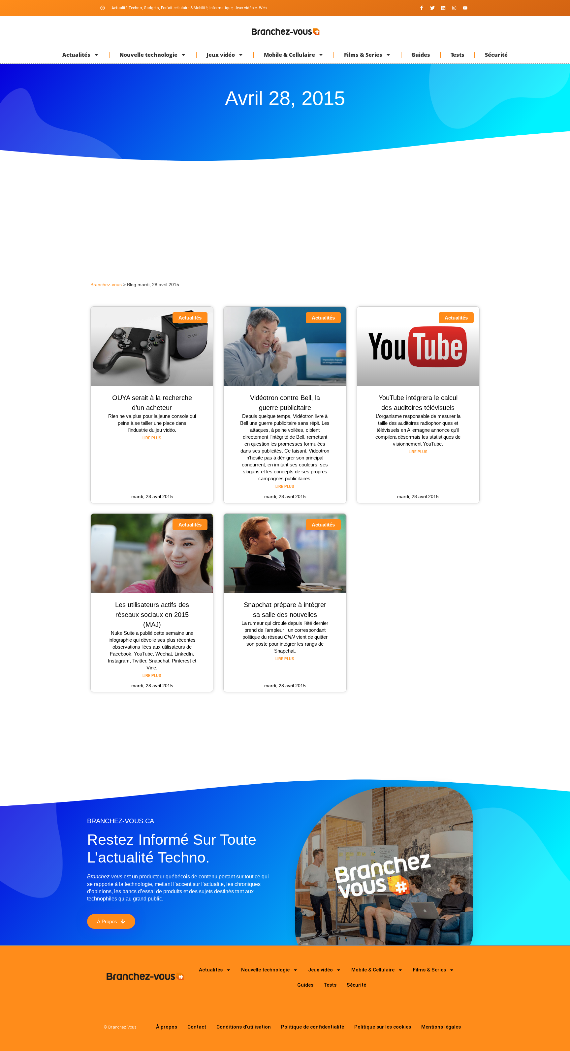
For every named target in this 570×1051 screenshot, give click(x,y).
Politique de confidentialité (312, 1027)
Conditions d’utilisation (243, 1027)
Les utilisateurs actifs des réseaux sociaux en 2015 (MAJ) (152, 614)
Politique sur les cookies (382, 1027)
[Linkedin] (443, 8)
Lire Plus (151, 438)
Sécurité (496, 54)
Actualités (76, 54)
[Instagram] (454, 8)
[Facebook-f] (421, 8)
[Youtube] (465, 8)
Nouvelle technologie (148, 54)
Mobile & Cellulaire (289, 54)
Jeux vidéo (220, 54)
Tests (457, 54)
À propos (166, 1027)
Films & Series (363, 54)
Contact (196, 1027)
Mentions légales (441, 1027)
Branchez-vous (106, 284)
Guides (420, 54)
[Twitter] (432, 8)
